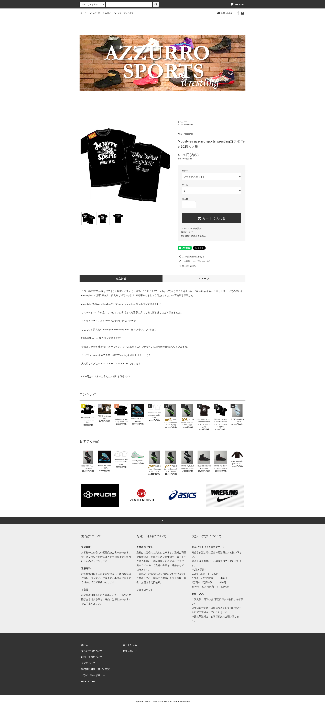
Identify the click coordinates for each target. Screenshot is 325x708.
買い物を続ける (189, 266)
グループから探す (125, 13)
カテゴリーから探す (102, 13)
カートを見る (130, 645)
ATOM (91, 681)
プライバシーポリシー (93, 675)
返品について (187, 232)
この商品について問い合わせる (196, 261)
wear (187, 122)
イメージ (204, 278)
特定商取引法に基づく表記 (193, 236)
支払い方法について (92, 651)
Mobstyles (189, 124)
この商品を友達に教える (193, 256)
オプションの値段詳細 (191, 228)
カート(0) (239, 4)
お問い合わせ (227, 13)
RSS (83, 681)
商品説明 (121, 278)
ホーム (83, 13)
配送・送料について (92, 657)
